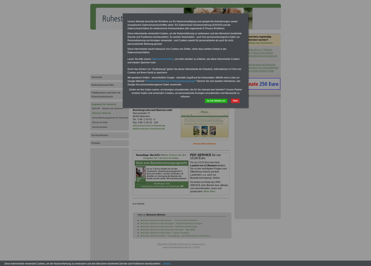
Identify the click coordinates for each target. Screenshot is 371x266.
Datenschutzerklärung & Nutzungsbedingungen (171, 81)
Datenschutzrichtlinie (163, 59)
